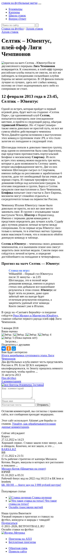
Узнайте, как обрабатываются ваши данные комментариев (28, 425)
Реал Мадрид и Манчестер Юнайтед (35, 315)
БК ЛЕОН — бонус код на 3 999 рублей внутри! (31, 484)
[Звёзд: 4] (45, 334)
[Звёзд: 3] (32, 334)
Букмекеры (15, 9)
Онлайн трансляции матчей (26, 507)
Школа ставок (17, 15)
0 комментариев (11, 381)
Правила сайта (18, 551)
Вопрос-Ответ (17, 18)
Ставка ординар (41, 497)
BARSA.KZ (8, 449)
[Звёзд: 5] (7, 337)
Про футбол (8, 378)
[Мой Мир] (14, 348)
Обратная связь (18, 548)
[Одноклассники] (8, 348)
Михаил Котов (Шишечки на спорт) (23, 468)
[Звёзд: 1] (7, 334)
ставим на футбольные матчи (19, 2)
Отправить (43, 405)
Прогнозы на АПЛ (20, 538)
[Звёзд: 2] (20, 334)
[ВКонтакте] (3, 348)
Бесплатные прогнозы (22, 542)
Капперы (14, 12)
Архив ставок (9, 31)
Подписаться (9, 523)
